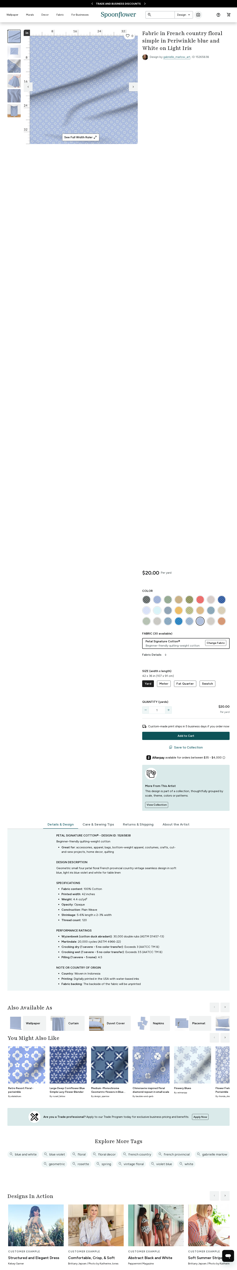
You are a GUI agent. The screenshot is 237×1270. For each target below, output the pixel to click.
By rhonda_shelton (224, 1096)
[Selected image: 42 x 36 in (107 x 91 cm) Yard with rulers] (14, 36)
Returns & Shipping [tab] (138, 824)
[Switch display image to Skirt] (14, 81)
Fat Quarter (185, 683)
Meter (163, 683)
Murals (30, 14)
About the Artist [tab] (176, 824)
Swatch (207, 683)
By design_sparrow (100, 1096)
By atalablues (14, 1096)
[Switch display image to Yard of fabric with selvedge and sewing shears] (14, 51)
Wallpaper (12, 14)
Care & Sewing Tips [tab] (98, 824)
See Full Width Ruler (80, 137)
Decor (45, 14)
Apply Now (200, 1117)
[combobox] (184, 15)
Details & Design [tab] (61, 824)
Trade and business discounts (118, 3)
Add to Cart (186, 736)
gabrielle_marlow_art (176, 57)
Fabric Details (154, 655)
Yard (148, 683)
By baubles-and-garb (143, 1096)
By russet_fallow (57, 1096)
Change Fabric (216, 643)
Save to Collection (186, 747)
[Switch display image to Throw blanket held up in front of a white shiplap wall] (14, 110)
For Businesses (80, 14)
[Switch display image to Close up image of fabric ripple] (14, 95)
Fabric (60, 14)
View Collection (157, 804)
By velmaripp (180, 1092)
